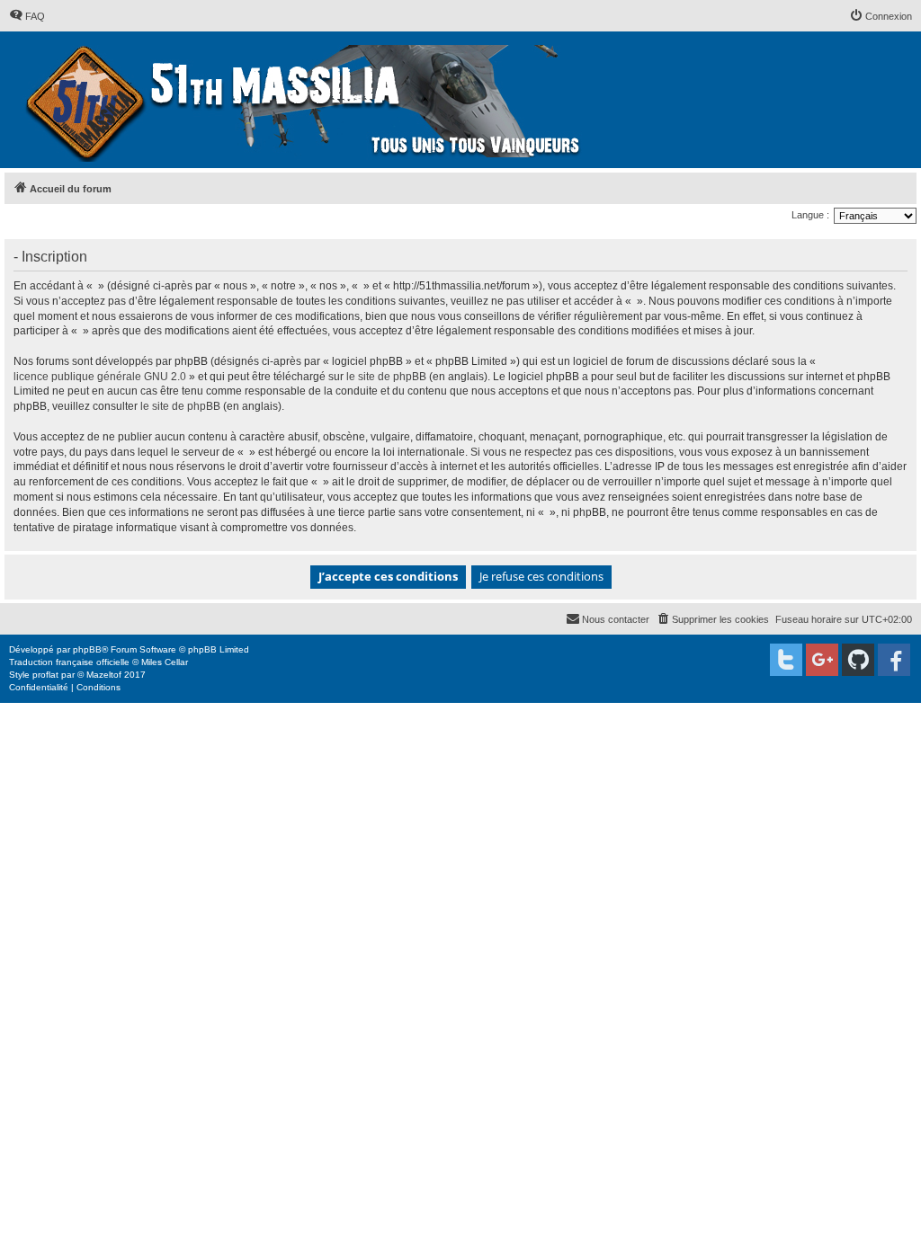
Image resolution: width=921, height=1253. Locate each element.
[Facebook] (894, 660)
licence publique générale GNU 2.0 (99, 376)
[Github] (858, 660)
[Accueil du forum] (305, 100)
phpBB (87, 649)
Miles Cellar (164, 662)
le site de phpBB (386, 376)
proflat (45, 675)
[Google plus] (822, 660)
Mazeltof (103, 675)
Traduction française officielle (69, 662)
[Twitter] (786, 660)
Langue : (810, 214)
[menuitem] (27, 16)
